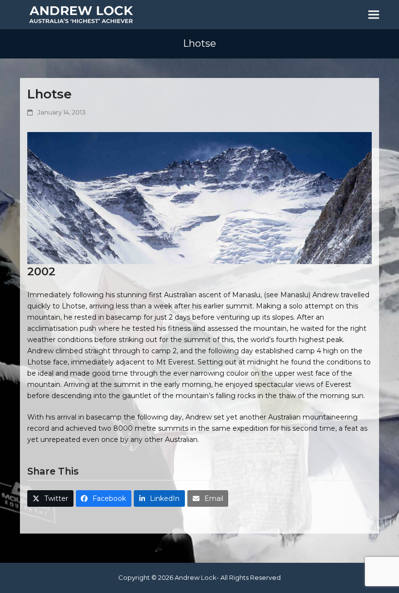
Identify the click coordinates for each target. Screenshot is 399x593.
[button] (373, 15)
